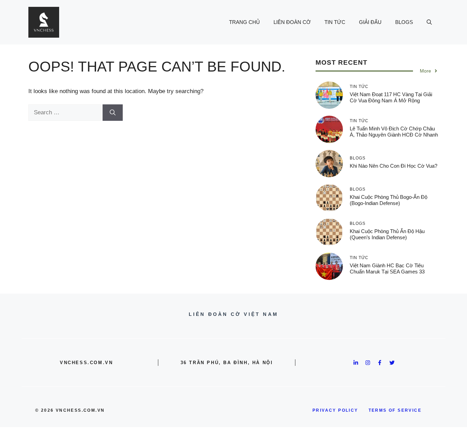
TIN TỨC (334, 22)
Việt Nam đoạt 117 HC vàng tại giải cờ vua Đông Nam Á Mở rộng (391, 97)
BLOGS (404, 22)
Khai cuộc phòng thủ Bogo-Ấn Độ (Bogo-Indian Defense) (388, 200)
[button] (429, 22)
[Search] (113, 112)
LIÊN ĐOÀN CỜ (292, 22)
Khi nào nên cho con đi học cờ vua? (393, 166)
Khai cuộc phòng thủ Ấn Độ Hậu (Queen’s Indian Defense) (387, 234)
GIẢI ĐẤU (370, 22)
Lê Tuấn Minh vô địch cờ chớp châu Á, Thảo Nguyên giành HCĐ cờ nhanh (394, 132)
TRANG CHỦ (244, 22)
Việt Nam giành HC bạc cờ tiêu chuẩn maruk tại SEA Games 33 (387, 268)
